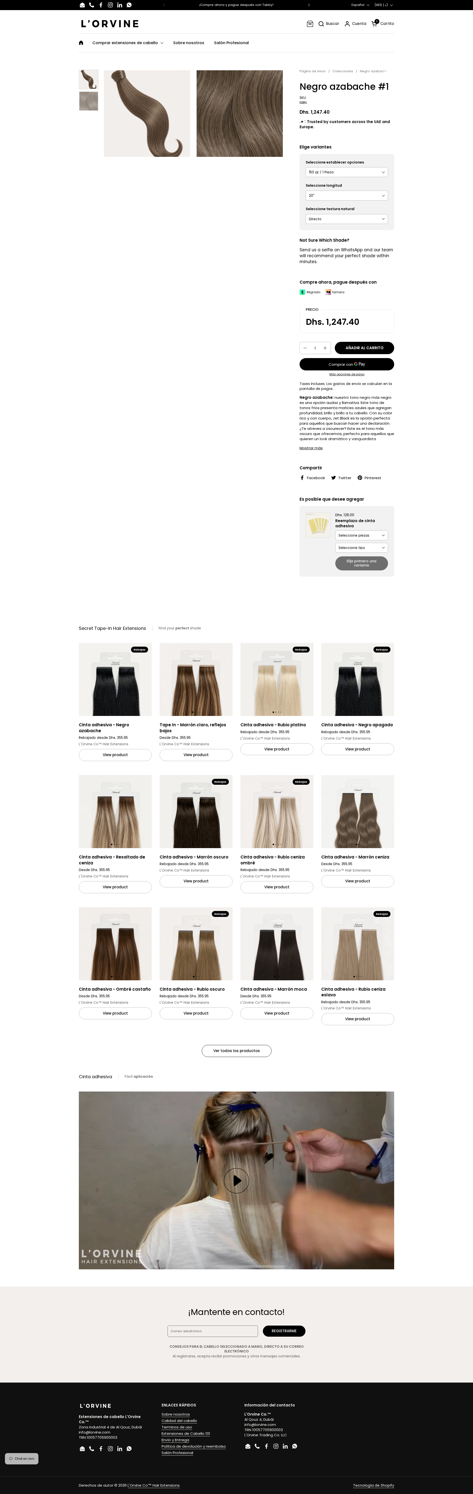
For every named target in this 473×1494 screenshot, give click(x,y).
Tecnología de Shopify (373, 1485)
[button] (328, 24)
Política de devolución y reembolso (194, 1446)
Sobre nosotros (176, 1414)
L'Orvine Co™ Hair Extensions (154, 1485)
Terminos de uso (177, 1427)
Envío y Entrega (175, 1439)
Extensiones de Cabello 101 (186, 1433)
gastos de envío (347, 383)
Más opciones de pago (346, 374)
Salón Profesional (177, 1452)
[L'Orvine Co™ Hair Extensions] (110, 24)
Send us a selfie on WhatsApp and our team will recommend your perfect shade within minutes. (346, 255)
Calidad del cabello (179, 1420)
